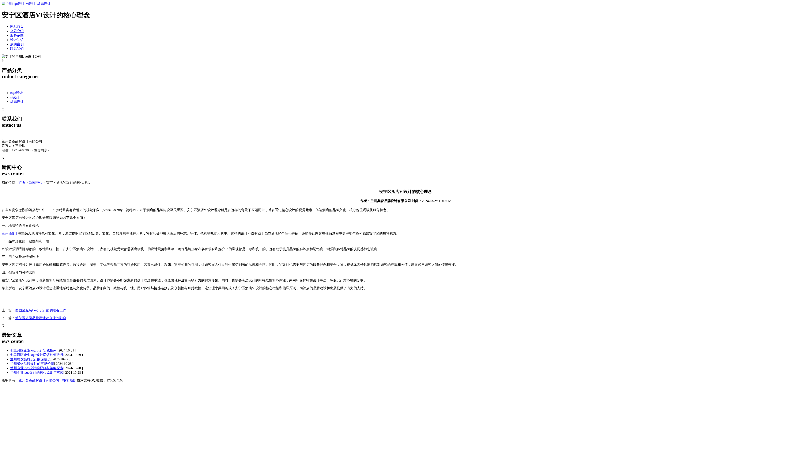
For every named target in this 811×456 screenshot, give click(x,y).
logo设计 (16, 93)
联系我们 (17, 48)
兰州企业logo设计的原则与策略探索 (36, 368)
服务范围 (17, 35)
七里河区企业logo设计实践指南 (33, 350)
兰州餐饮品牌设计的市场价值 (32, 363)
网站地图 (68, 380)
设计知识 (17, 40)
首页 (22, 182)
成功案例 (17, 44)
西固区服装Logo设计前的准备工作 (40, 310)
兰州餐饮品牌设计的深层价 (30, 359)
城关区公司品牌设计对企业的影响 (40, 318)
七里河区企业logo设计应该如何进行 (36, 355)
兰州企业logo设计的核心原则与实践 (36, 372)
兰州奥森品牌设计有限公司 (39, 380)
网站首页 (17, 26)
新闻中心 (35, 182)
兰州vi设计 (10, 233)
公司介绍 (17, 31)
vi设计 (14, 97)
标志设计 (17, 101)
